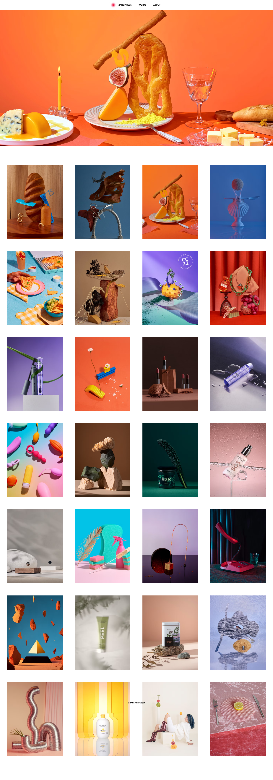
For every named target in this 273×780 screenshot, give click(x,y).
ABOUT (156, 5)
